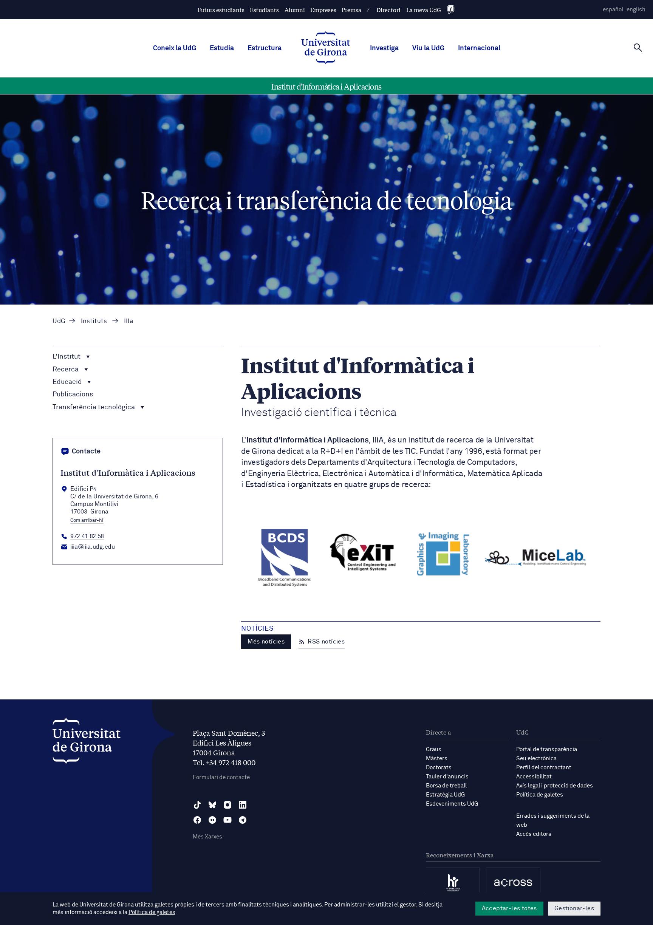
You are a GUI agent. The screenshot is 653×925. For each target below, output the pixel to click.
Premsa (351, 9)
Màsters (436, 758)
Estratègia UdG (445, 795)
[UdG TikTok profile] (197, 804)
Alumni (295, 9)
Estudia (222, 48)
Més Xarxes (207, 837)
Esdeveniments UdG (452, 804)
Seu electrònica (536, 758)
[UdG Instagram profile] (227, 804)
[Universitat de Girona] (87, 743)
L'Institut (67, 357)
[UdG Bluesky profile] (212, 804)
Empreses (323, 9)
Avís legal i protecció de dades (554, 786)
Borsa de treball (446, 786)
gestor (408, 905)
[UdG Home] (325, 48)
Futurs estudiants (221, 9)
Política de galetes (539, 795)
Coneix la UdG (174, 48)
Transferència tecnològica (94, 407)
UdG (59, 321)
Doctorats (439, 767)
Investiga (384, 48)
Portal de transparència (546, 749)
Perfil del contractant (543, 767)
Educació (68, 382)
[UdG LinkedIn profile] (242, 804)
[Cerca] (637, 47)
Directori (388, 9)
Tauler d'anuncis (447, 777)
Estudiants (264, 9)
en (636, 9)
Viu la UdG (428, 48)
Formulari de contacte (221, 777)
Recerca (66, 369)
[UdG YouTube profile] (227, 819)
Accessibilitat (534, 777)
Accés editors (533, 834)
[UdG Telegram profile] (242, 819)
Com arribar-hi (87, 520)
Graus (433, 749)
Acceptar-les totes (509, 908)
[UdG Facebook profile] (197, 819)
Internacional (479, 48)
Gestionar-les (574, 908)
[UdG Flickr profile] (212, 819)
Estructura (265, 48)
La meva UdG (423, 9)
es (613, 9)
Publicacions (73, 394)
